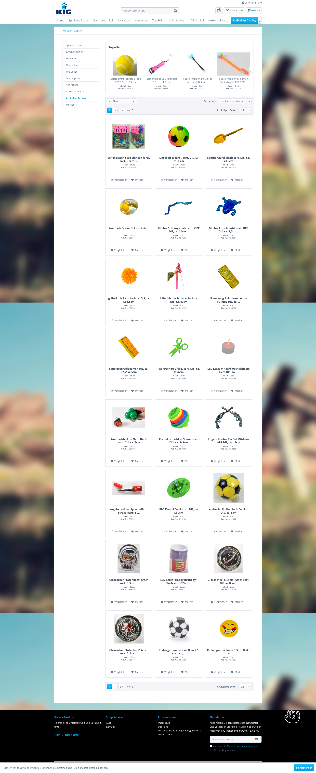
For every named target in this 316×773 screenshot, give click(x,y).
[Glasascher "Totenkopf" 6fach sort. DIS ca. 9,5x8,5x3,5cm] (128, 558)
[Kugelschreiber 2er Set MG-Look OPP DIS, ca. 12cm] (228, 418)
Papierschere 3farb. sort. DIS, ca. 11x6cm (179, 370)
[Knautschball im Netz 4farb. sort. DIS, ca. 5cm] (128, 418)
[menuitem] (150, 10)
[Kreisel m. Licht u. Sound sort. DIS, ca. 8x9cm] (178, 418)
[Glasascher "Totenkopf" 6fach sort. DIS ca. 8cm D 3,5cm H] (128, 629)
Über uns (163, 726)
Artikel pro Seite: (226, 110)
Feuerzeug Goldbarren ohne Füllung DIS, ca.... (228, 300)
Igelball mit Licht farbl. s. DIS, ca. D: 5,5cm (128, 300)
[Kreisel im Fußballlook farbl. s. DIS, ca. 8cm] (228, 488)
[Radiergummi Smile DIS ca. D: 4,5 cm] (228, 629)
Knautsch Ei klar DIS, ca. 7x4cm (128, 228)
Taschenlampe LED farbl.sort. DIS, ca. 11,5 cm (161, 80)
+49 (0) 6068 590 (66, 735)
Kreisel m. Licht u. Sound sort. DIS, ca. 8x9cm (178, 440)
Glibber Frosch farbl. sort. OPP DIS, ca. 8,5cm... (228, 229)
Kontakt (110, 726)
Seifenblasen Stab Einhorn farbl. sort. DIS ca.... (129, 159)
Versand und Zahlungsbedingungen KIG (180, 730)
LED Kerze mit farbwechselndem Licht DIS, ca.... (228, 370)
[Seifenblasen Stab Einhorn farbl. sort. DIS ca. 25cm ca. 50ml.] (128, 136)
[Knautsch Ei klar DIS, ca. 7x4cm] (128, 207)
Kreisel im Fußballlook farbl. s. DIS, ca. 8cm (229, 511)
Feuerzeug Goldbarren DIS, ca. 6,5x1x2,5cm (128, 370)
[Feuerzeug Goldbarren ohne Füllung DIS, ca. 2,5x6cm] (228, 277)
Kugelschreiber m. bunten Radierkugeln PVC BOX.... (233, 80)
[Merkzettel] (219, 10)
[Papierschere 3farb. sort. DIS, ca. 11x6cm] (178, 347)
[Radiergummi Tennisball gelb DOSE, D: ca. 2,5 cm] (125, 64)
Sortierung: (210, 101)
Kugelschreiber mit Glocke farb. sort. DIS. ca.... (197, 80)
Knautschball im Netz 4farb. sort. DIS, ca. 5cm (128, 440)
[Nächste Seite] (115, 110)
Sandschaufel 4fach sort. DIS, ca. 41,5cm (228, 159)
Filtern (116, 101)
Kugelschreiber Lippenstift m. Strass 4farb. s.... (128, 511)
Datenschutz (165, 734)
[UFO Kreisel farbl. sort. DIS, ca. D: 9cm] (178, 488)
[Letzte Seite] (121, 110)
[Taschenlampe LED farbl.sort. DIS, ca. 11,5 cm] (161, 64)
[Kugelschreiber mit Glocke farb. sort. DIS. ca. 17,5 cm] (197, 64)
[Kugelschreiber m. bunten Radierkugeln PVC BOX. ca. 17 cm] (233, 64)
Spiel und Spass (75, 45)
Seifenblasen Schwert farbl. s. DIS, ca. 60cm (178, 300)
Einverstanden (304, 767)
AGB (108, 722)
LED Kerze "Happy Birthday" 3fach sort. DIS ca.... (178, 581)
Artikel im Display (76, 98)
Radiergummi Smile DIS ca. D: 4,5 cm (228, 651)
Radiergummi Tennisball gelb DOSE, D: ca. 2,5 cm (125, 80)
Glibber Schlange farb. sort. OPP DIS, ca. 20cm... (179, 229)
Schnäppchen (73, 78)
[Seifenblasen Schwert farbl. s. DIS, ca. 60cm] (178, 277)
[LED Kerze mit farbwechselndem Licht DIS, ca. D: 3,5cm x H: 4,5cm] (228, 347)
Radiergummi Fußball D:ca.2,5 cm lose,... (178, 651)
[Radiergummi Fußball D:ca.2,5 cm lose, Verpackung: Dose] (178, 629)
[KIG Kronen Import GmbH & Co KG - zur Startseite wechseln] (64, 9)
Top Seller (71, 71)
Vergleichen (120, 179)
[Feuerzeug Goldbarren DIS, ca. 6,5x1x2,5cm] (128, 347)
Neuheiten (72, 65)
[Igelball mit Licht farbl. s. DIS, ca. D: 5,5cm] (128, 277)
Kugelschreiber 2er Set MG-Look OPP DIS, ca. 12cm (228, 440)
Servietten (71, 58)
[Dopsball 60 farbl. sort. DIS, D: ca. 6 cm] (178, 136)
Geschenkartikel (75, 51)
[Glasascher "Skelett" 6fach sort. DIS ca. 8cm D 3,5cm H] (228, 558)
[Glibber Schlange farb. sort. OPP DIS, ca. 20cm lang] (178, 207)
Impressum (164, 722)
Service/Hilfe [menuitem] (251, 2)
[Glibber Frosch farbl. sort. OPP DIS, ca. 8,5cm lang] (228, 207)
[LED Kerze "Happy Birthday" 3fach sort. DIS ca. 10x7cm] (178, 558)
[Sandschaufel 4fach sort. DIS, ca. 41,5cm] (228, 136)
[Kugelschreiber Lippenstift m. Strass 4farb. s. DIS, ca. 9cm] (128, 488)
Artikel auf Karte (75, 91)
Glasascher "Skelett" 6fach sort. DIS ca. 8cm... (228, 581)
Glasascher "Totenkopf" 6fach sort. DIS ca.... (128, 581)
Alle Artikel (72, 84)
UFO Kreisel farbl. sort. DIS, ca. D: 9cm (179, 511)
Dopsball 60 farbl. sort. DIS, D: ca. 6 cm (178, 159)
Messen (70, 104)
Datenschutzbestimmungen (242, 746)
